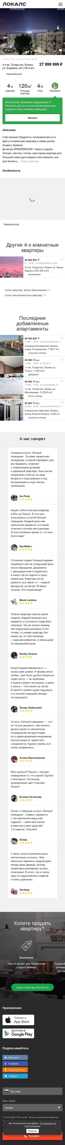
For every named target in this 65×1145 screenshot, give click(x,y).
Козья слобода (35, 395)
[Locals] (14, 4)
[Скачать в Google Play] (18, 1033)
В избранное (60, 50)
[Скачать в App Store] (18, 1020)
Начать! (32, 118)
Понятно (32, 1130)
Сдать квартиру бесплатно (32, 987)
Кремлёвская (34, 274)
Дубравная (33, 374)
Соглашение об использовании (40, 1124)
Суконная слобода (37, 352)
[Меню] (60, 4)
